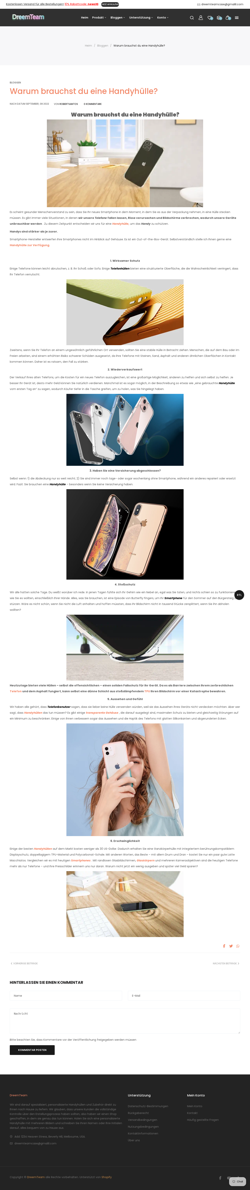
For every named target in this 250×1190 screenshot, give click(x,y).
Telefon (16, 691)
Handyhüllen (43, 849)
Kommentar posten (32, 1050)
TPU (147, 691)
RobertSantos (69, 104)
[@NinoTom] (220, 1178)
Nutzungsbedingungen (143, 1127)
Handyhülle (227, 383)
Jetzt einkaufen (110, 4)
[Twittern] (231, 946)
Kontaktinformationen (143, 1133)
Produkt (98, 17)
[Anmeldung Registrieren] (200, 17)
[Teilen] (224, 946)
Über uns (134, 1140)
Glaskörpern (145, 860)
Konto (162, 17)
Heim (84, 17)
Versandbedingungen (142, 1120)
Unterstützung (140, 17)
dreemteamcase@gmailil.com (35, 1143)
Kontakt (192, 1113)
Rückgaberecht (138, 1113)
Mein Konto (194, 1106)
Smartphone (173, 598)
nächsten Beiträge (225, 963)
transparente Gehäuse (102, 713)
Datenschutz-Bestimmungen (148, 1106)
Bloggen (117, 17)
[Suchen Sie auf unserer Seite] (191, 17)
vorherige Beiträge (25, 963)
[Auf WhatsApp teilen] (237, 946)
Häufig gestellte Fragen (203, 1120)
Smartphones (81, 860)
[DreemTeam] (28, 17)
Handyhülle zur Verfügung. (30, 245)
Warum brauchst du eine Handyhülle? (84, 91)
